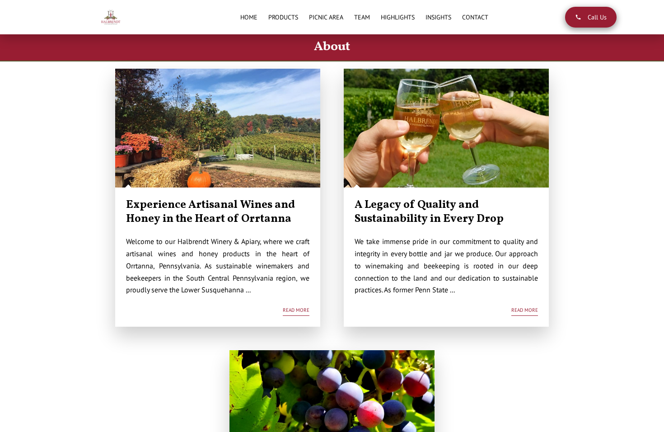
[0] (644, 17)
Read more (296, 309)
